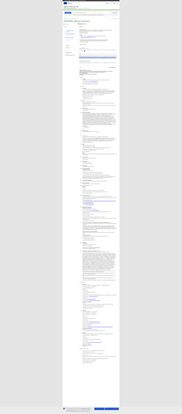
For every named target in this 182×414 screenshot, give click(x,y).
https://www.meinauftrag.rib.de (89, 203)
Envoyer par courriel (70, 37)
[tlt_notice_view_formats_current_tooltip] (115, 67)
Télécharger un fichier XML (70, 31)
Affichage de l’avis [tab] (67, 24)
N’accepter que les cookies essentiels (111, 408)
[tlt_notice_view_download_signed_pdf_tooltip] (84, 51)
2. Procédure (67, 47)
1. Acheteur (67, 45)
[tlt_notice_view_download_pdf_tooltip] (79, 57)
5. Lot (66, 50)
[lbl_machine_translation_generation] (90, 61)
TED (64, 18)
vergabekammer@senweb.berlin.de (94, 322)
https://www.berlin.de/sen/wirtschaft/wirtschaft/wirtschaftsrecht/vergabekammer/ (100, 326)
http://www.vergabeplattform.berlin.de (94, 300)
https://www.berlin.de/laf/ (91, 299)
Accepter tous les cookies (99, 408)
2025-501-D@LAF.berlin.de (93, 81)
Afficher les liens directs (71, 33)
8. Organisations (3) (68, 52)
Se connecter (110, 3)
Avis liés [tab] (65, 26)
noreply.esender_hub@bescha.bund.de (95, 342)
